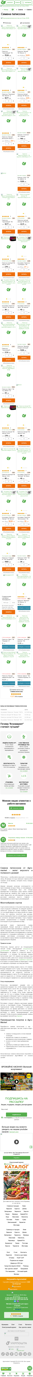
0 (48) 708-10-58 (10, 1299)
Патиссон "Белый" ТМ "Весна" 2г (23, 52)
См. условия (23, 771)
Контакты (24, 1252)
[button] (7, 44)
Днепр (24, 1209)
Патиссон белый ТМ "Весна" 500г (8, 432)
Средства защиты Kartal (12, 1266)
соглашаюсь (9, 1117)
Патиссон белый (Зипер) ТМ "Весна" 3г (23, 95)
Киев (24, 1206)
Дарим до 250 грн (17, 1263)
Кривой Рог (24, 1214)
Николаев (15, 1217)
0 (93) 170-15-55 (22, 1298)
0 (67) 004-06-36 (22, 1299)
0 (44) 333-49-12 (10, 1298)
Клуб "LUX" (20, 1258)
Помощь (26, 1266)
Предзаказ (24, 1269)
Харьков (9, 1209)
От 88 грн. (28, 714)
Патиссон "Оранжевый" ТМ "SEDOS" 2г (7, 221)
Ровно (17, 1219)
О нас (15, 1252)
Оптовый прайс (22, 1271)
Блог (8, 1252)
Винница (15, 1214)
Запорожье (8, 1211)
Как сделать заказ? (11, 1269)
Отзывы (11, 1258)
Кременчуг (8, 1243)
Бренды (16, 1274)
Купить (8, 62)
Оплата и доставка (21, 1255)
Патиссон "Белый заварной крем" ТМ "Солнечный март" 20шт (8, 676)
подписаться (16, 1114)
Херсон (26, 1211)
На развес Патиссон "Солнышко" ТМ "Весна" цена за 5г (24, 263)
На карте (18, 1309)
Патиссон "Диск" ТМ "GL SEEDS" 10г (8, 389)
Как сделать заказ (25, 1327)
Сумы (24, 1219)
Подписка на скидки (16, 1260)
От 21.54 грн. (28, 720)
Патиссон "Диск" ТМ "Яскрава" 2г (8, 640)
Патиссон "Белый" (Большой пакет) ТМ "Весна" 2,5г (8, 137)
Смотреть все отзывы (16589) (16, 855)
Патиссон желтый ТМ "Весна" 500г (8, 263)
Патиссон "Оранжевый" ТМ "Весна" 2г (7, 52)
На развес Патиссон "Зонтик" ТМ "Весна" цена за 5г (8, 306)
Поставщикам (10, 1271)
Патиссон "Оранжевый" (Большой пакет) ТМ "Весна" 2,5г (8, 349)
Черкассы (17, 1211)
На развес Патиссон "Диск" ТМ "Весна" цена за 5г (24, 306)
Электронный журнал (9, 1327)
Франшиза (5, 1324)
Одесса (17, 1209)
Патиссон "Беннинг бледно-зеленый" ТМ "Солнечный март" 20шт (23, 347)
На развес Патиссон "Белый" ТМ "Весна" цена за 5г (8, 518)
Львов (7, 1214)
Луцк (7, 1217)
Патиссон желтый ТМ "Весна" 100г (8, 475)
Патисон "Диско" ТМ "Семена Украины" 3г (24, 676)
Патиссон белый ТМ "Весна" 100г (24, 432)
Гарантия (9, 1255)
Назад (6, 10)
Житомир (16, 1225)
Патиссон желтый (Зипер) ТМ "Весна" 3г (23, 221)
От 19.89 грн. (28, 712)
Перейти (8, 612)
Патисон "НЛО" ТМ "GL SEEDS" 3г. (23, 178)
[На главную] (3, 2)
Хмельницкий (12, 1222)
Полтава (9, 1219)
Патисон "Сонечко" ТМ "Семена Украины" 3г (23, 135)
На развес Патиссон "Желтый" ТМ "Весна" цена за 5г (24, 475)
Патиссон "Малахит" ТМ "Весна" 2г (24, 601)
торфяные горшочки (25, 960)
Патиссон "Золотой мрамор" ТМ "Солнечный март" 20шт (23, 640)
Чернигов (22, 1222)
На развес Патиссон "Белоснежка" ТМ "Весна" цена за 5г (24, 518)
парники (19, 1016)
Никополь (24, 1217)
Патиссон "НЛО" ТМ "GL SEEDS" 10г (24, 558)
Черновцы (11, 1240)
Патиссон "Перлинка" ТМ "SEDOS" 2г (8, 95)
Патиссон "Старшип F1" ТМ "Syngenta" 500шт (8, 558)
